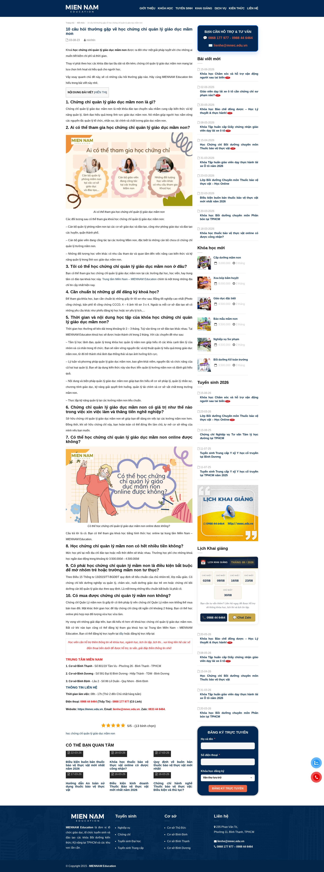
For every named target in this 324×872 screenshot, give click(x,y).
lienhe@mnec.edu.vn (230, 841)
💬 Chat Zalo (242, 617)
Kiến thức (81, 23)
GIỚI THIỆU (147, 8)
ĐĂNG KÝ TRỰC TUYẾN (228, 788)
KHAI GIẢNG (203, 8)
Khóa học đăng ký (212, 771)
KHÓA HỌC (165, 8)
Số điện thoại (209, 755)
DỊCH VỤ (220, 8)
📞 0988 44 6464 (213, 617)
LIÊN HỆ (252, 8)
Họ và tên (207, 739)
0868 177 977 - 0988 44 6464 (230, 38)
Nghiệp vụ (124, 827)
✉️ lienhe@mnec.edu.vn (227, 45)
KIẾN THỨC (237, 8)
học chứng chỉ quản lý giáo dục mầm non (90, 733)
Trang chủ (70, 23)
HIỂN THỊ (100, 92)
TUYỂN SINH (184, 8)
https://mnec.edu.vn (90, 709)
